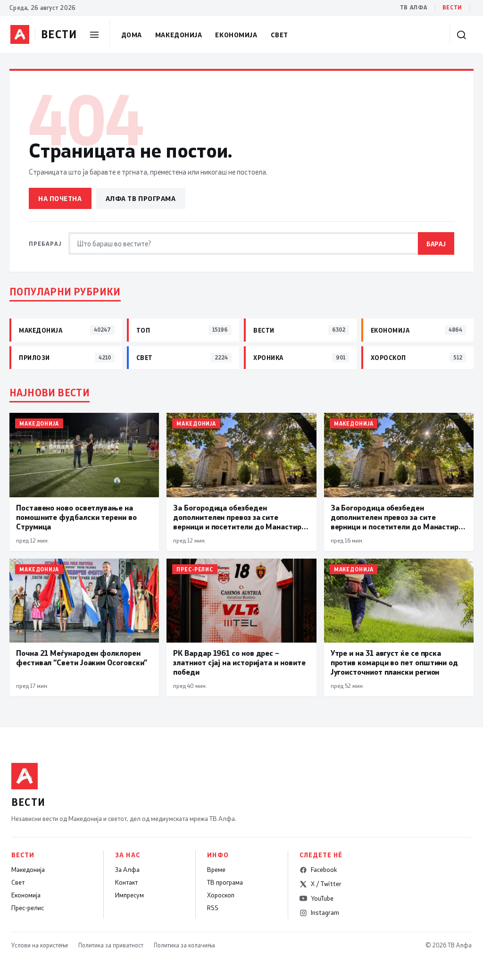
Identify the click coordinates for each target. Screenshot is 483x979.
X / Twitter (326, 883)
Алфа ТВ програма (141, 198)
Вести (452, 7)
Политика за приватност (110, 945)
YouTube (322, 898)
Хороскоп (220, 895)
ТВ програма (225, 882)
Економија (236, 34)
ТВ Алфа (413, 7)
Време (216, 869)
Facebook (324, 869)
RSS (212, 908)
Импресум (129, 895)
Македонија (178, 34)
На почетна (60, 198)
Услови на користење (39, 945)
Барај (436, 244)
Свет (279, 34)
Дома (131, 34)
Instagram (325, 912)
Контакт (126, 882)
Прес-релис (27, 908)
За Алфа (127, 869)
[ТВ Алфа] (19, 34)
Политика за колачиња (184, 945)
